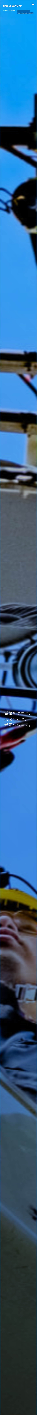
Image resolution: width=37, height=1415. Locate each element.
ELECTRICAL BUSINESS (23, 11)
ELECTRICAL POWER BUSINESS (25, 13)
